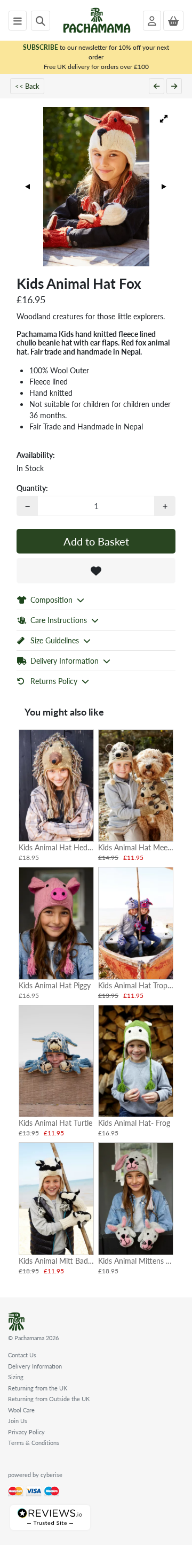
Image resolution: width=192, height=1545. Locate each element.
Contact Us (22, 1355)
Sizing (15, 1377)
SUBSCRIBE (40, 47)
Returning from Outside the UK (49, 1399)
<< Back (27, 86)
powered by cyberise (35, 1475)
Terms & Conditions (33, 1443)
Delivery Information (35, 1366)
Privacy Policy (26, 1432)
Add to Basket (96, 541)
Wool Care (21, 1410)
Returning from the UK (37, 1388)
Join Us (17, 1421)
